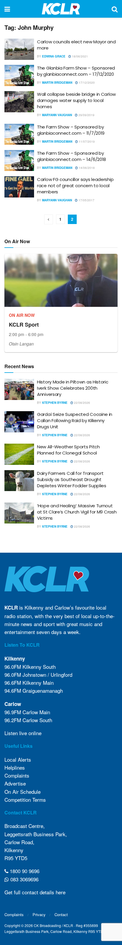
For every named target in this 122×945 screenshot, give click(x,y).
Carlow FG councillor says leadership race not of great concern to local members (75, 185)
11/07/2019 (86, 141)
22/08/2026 (81, 403)
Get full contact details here (34, 892)
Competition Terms (25, 799)
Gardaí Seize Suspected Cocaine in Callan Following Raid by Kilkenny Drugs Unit (74, 420)
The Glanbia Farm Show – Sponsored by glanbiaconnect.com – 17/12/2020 (76, 71)
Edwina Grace (53, 56)
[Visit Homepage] (61, 9)
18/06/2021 (79, 56)
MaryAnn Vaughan (57, 115)
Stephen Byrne (55, 403)
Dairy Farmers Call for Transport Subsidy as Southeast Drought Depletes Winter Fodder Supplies (71, 479)
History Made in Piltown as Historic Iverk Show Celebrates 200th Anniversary (72, 388)
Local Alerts (17, 759)
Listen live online (22, 733)
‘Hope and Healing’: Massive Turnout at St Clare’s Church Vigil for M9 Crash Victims (76, 512)
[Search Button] (115, 9)
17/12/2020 (86, 82)
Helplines (14, 767)
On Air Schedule (22, 791)
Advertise (15, 783)
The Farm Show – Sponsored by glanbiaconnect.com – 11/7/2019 (71, 130)
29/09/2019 (86, 115)
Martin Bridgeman (57, 82)
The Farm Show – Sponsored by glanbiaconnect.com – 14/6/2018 (71, 156)
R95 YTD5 (15, 858)
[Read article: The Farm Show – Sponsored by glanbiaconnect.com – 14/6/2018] (19, 160)
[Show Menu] (7, 9)
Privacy (39, 914)
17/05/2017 (86, 200)
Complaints (16, 775)
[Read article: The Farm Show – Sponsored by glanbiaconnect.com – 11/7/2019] (19, 134)
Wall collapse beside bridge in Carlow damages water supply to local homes (76, 100)
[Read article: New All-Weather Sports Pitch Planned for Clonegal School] (19, 454)
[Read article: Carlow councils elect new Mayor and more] (19, 49)
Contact (61, 914)
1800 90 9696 (23, 871)
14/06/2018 (86, 168)
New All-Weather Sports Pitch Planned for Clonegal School (68, 450)
